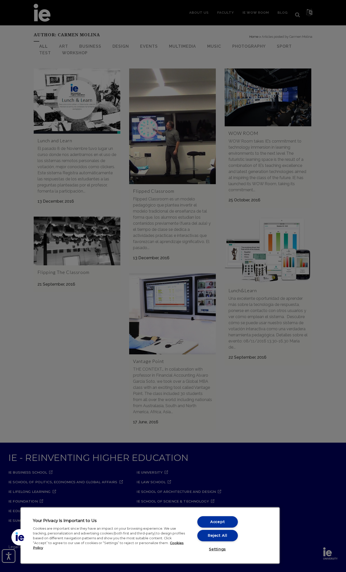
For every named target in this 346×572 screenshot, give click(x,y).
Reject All (217, 535)
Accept (217, 521)
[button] (19, 537)
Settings (217, 549)
